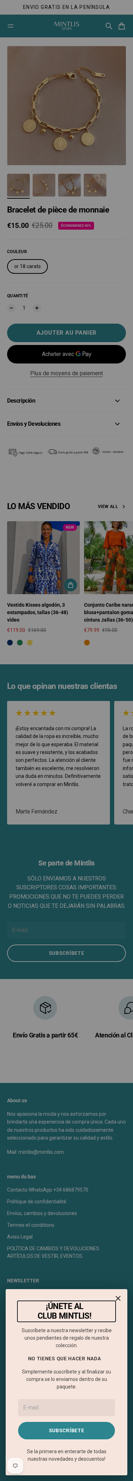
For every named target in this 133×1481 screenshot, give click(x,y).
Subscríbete (66, 1430)
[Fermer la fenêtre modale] (118, 1298)
